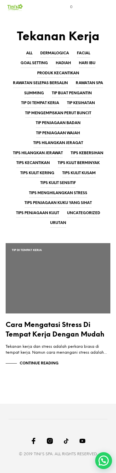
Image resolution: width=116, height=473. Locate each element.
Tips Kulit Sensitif (58, 183)
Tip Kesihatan (81, 103)
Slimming (34, 93)
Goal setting (34, 63)
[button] (67, 7)
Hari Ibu (87, 63)
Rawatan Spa (89, 83)
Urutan (58, 223)
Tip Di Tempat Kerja (40, 103)
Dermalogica (54, 53)
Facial (83, 53)
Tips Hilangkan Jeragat (58, 143)
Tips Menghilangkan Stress (58, 193)
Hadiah (63, 63)
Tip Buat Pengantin (72, 93)
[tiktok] (66, 441)
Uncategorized (83, 213)
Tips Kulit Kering (37, 173)
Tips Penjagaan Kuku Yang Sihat (58, 203)
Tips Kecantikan (33, 163)
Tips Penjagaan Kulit (37, 213)
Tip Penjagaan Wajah (58, 133)
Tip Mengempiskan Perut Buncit (58, 113)
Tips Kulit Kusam (79, 173)
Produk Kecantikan (58, 73)
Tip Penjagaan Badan (58, 123)
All (29, 53)
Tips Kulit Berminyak (79, 163)
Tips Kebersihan (87, 153)
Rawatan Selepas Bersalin (40, 83)
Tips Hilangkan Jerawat (38, 153)
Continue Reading (39, 363)
